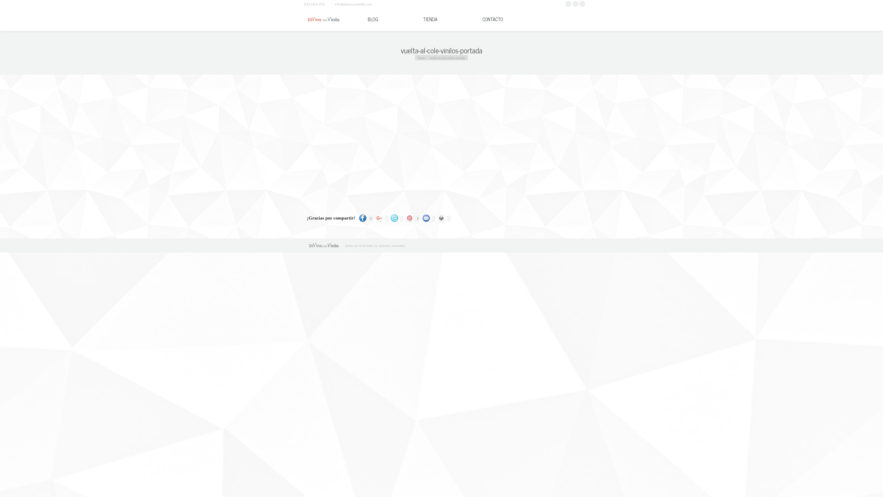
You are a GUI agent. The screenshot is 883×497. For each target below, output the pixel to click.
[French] (563, 19)
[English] (558, 19)
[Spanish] (573, 19)
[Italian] (568, 19)
